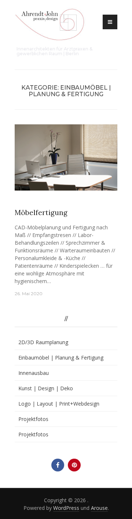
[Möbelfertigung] (66, 156)
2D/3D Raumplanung (43, 342)
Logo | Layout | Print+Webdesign (58, 403)
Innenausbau (33, 372)
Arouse (99, 507)
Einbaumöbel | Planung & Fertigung (61, 201)
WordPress (66, 507)
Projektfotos (33, 418)
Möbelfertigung (41, 212)
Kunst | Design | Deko (45, 388)
